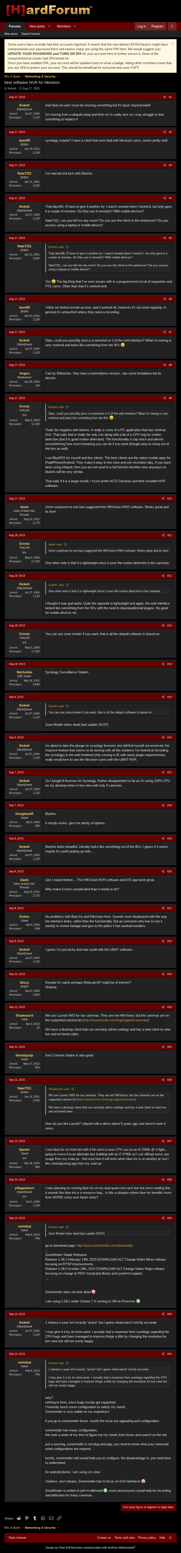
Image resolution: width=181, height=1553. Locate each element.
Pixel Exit (64, 1547)
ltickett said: (56, 247)
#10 (169, 498)
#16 (169, 737)
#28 (169, 1179)
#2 (170, 132)
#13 (169, 625)
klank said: (55, 544)
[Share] (164, 97)
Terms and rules (124, 1537)
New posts (37, 26)
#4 (170, 198)
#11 (170, 535)
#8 (170, 365)
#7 (170, 332)
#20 (169, 871)
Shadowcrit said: (59, 1089)
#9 (170, 398)
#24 (169, 1007)
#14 (169, 664)
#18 (169, 805)
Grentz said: (56, 585)
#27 (169, 1141)
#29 (169, 1218)
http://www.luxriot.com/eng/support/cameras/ (116, 1020)
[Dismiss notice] (172, 44)
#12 (169, 575)
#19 (169, 838)
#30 (169, 1314)
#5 (170, 238)
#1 (170, 97)
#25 (169, 1046)
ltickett (12, 88)
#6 (170, 299)
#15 (169, 697)
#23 (169, 974)
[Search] (172, 26)
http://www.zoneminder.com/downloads (105, 1245)
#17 (169, 772)
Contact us (104, 1537)
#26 (169, 1079)
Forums (15, 26)
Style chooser (17, 1537)
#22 (169, 941)
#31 (169, 1353)
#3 (170, 165)
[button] (49, 26)
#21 (169, 908)
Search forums (30, 33)
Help (162, 1537)
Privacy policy (147, 1537)
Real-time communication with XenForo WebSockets (103, 1547)
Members (64, 26)
